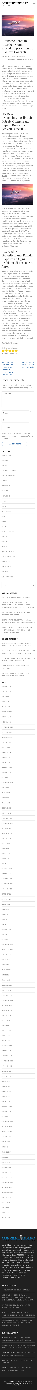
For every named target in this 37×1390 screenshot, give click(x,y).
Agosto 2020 (6, 955)
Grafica (4, 506)
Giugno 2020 (6, 965)
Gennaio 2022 (6, 874)
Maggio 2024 (6, 752)
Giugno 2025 (6, 697)
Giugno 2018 (6, 1086)
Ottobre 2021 (7, 889)
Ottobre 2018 (7, 1066)
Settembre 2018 (7, 1071)
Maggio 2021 (6, 914)
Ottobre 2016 (7, 1187)
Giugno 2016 (6, 1207)
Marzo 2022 (6, 863)
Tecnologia (6, 562)
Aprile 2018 (6, 1096)
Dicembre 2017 (7, 1116)
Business (5, 460)
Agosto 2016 (6, 1197)
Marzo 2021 (6, 924)
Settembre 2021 (7, 894)
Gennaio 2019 (6, 1051)
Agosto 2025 (6, 691)
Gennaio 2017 (6, 1172)
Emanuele (6, 57)
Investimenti (6, 511)
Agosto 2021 (6, 899)
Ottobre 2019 (7, 1005)
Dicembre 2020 (7, 939)
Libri (3, 516)
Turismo (5, 572)
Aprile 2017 (6, 1157)
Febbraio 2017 (7, 1167)
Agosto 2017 (6, 1137)
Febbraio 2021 (7, 929)
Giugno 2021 (6, 909)
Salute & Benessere (9, 557)
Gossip (4, 501)
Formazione (6, 496)
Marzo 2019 (6, 1041)
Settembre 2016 (7, 1192)
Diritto (4, 481)
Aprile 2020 (6, 975)
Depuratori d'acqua (9, 476)
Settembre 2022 (7, 833)
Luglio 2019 (6, 1020)
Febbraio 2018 (7, 1106)
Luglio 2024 (6, 747)
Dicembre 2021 (7, 879)
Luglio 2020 (6, 960)
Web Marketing (7, 577)
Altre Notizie (6, 455)
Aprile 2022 (6, 858)
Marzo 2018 (6, 1101)
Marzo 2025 (6, 707)
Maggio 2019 (6, 1030)
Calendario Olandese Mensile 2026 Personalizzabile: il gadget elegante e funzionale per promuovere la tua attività (18, 605)
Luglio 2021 (6, 904)
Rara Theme (18, 1383)
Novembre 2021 (7, 884)
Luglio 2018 (6, 1081)
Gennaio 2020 (6, 990)
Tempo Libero (7, 567)
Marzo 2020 (6, 980)
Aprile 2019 (6, 1035)
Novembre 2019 (7, 1000)
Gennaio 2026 (6, 686)
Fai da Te (5, 491)
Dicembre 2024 (7, 722)
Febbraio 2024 (7, 767)
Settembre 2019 (7, 1010)
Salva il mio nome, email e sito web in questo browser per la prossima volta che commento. (17, 435)
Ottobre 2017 (7, 1127)
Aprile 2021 (6, 919)
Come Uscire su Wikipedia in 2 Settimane (16, 597)
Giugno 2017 (6, 1147)
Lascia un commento (26, 59)
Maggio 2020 (6, 970)
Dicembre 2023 (7, 777)
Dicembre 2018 (7, 1056)
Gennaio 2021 (6, 934)
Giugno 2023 (6, 788)
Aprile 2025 (6, 702)
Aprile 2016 (6, 1213)
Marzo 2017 (6, 1162)
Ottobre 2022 (7, 828)
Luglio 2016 (6, 1202)
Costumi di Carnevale (9, 471)
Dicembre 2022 (7, 818)
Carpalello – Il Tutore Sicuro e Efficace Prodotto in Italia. (26, 364)
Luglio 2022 (6, 843)
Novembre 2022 (7, 823)
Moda (4, 526)
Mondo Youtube (8, 531)
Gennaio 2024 (6, 772)
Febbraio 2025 (7, 712)
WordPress (18, 1385)
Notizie (4, 541)
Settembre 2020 (7, 949)
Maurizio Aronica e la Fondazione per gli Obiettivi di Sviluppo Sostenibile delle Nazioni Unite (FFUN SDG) (17, 630)
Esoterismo (6, 486)
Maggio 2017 (6, 1152)
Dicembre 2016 (7, 1177)
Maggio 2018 (6, 1091)
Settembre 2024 (7, 737)
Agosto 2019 (6, 1015)
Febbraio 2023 (7, 808)
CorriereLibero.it (15, 3)
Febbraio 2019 (7, 1046)
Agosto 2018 (6, 1076)
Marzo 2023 (6, 803)
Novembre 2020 (7, 944)
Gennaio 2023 (6, 813)
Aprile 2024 (6, 757)
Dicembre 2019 (7, 995)
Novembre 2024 (7, 727)
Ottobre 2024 (7, 732)
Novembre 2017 (7, 1121)
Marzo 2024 (6, 762)
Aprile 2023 (6, 798)
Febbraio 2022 (7, 869)
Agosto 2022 (6, 838)
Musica (4, 536)
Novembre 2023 (7, 783)
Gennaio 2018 (6, 1111)
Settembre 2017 (7, 1132)
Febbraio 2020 (7, 985)
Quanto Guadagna (8, 551)
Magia (4, 521)
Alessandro (6, 651)
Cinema (4, 465)
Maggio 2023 (6, 793)
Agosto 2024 (6, 742)
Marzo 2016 (6, 1218)
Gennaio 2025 (6, 717)
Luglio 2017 (6, 1142)
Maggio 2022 (6, 853)
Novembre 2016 (7, 1182)
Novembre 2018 (7, 1061)
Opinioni (12, 59)
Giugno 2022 (6, 848)
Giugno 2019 (6, 1025)
